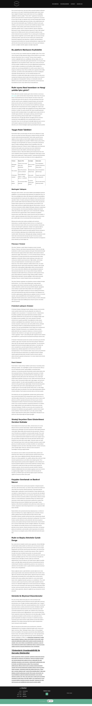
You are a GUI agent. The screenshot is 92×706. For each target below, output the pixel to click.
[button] (69, 696)
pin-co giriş (14, 95)
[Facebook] (47, 694)
